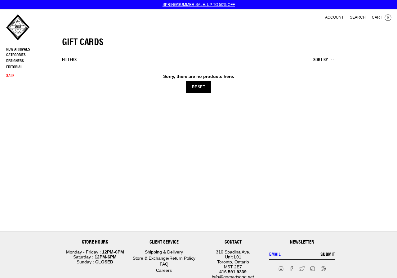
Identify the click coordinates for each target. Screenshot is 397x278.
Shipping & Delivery (164, 251)
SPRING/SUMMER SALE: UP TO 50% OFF (199, 4)
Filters (69, 59)
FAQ (164, 264)
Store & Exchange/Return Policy (164, 258)
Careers (164, 270)
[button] (32, 55)
